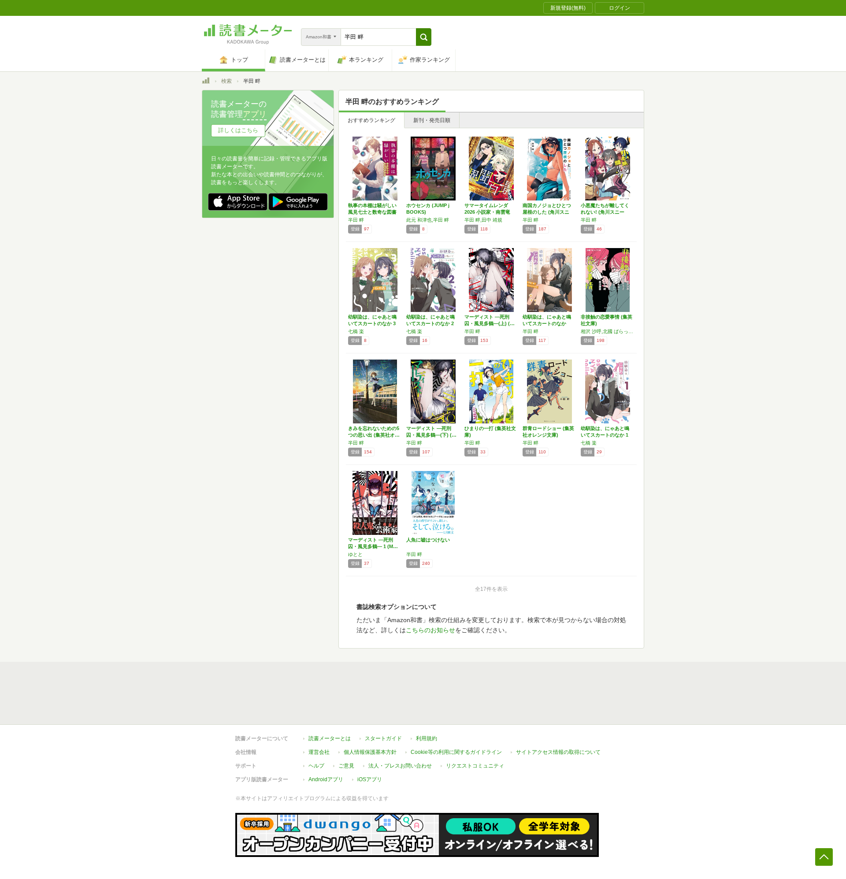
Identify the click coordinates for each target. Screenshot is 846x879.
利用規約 (426, 738)
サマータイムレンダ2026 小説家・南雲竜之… (487, 212)
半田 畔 (356, 220)
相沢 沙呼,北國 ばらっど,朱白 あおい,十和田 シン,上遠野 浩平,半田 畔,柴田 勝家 (607, 331)
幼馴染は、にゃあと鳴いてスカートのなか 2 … (430, 323)
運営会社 (319, 752)
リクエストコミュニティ (475, 765)
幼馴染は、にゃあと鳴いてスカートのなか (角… (547, 323)
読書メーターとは (329, 738)
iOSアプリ (369, 779)
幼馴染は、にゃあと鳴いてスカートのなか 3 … (372, 323)
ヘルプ (316, 765)
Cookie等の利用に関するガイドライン (456, 752)
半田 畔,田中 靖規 (483, 220)
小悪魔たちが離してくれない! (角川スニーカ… (605, 212)
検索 (226, 81)
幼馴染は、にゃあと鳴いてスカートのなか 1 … (605, 435)
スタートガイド (383, 738)
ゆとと (355, 554)
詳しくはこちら (238, 130)
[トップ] (206, 82)
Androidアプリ (325, 779)
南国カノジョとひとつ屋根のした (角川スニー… (547, 212)
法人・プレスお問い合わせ (400, 765)
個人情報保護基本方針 (370, 752)
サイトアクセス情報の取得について (558, 752)
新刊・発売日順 (431, 120)
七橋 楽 (356, 331)
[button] (423, 37)
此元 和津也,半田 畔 (427, 220)
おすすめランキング (371, 120)
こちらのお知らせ (430, 630)
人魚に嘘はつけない (428, 539)
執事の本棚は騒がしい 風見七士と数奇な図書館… (372, 212)
